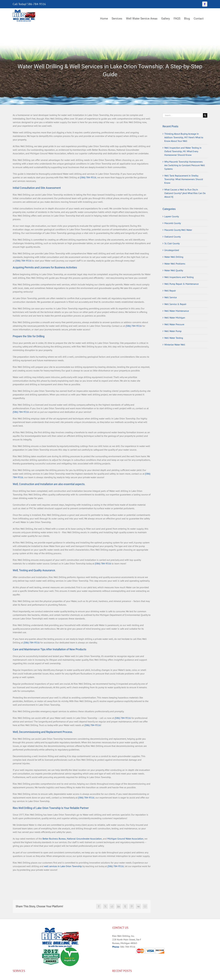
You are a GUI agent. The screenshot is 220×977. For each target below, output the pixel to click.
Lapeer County (171, 216)
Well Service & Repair (175, 304)
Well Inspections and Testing (179, 277)
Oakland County (172, 236)
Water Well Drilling (173, 256)
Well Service (170, 297)
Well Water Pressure (174, 324)
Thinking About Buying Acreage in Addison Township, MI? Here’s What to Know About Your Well (183, 137)
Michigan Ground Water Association (125, 838)
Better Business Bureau (54, 838)
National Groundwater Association (84, 838)
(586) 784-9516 (88, 177)
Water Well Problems (174, 263)
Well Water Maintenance (176, 310)
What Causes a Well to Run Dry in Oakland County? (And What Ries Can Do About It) (185, 193)
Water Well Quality (173, 270)
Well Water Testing (173, 337)
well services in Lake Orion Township (63, 866)
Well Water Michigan (174, 317)
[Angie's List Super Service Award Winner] (51, 949)
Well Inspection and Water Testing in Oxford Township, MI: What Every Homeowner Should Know (182, 151)
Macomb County (172, 223)
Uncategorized (171, 250)
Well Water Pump (173, 331)
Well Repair (170, 290)
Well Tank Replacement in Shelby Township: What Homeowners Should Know (183, 179)
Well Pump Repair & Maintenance (181, 283)
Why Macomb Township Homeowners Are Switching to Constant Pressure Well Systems (184, 165)
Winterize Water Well (174, 344)
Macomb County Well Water (178, 229)
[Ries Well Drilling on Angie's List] (69, 949)
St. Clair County (172, 243)
